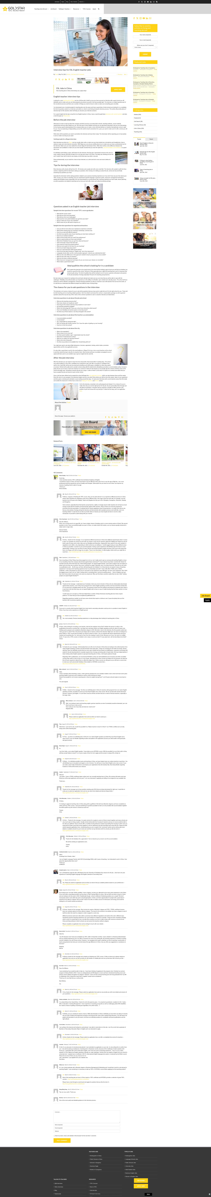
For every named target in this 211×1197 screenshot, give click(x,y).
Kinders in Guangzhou (96, 1170)
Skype (70, 142)
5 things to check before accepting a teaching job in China (147, 162)
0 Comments (92, 466)
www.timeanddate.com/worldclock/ (112, 147)
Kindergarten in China (95, 1156)
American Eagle (94, 1167)
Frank (56, 74)
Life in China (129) (139, 128)
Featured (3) (137, 118)
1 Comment (67, 466)
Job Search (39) (138, 121)
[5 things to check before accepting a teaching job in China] (136, 160)
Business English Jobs (131, 1174)
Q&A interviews (58, 1184)
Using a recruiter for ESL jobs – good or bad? (148, 178)
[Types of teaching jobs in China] (136, 169)
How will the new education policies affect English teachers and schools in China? (65, 464)
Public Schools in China (96, 1160)
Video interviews (59, 1187)
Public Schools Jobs (130, 1163)
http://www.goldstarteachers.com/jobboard (73, 1084)
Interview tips (93, 1191)
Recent (151, 139)
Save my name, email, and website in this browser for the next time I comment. (75, 1136)
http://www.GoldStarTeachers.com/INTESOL (74, 664)
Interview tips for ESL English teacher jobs (147, 152)
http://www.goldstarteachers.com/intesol (78, 1080)
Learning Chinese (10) (140, 125)
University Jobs (129, 1167)
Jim (63, 616)
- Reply (79, 476)
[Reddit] (63, 79)
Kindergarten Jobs (130, 1156)
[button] (98, 9)
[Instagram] (141, 18)
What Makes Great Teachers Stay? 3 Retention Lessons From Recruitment (90, 464)
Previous (120, 74)
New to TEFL (93, 1187)
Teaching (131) (138, 131)
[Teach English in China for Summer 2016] (136, 143)
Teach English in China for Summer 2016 (146, 143)
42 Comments (81, 74)
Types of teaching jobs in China (146, 170)
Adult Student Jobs (130, 1170)
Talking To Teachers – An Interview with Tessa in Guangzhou (115, 464)
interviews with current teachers (114, 114)
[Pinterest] (70, 79)
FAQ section (66, 115)
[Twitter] (137, 18)
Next (125, 74)
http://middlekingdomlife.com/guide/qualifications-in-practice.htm (85, 552)
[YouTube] (144, 18)
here (81, 391)
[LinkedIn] (66, 79)
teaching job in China (68, 100)
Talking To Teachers (87, 380)
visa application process (95, 375)
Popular (139, 139)
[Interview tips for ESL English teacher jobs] (136, 152)
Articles (68, 74)
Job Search (73, 74)
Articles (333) (137, 114)
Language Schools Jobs (131, 1160)
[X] (60, 79)
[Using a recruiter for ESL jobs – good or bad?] (136, 178)
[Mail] (150, 18)
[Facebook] (57, 79)
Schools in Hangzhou (95, 1163)
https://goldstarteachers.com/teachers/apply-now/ (82, 719)
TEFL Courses (94, 1184)
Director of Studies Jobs (131, 1177)
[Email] (73, 79)
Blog (56, 1191)
